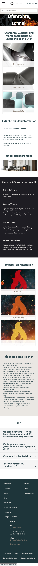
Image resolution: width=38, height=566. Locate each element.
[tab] (19, 434)
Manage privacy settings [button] (8, 564)
